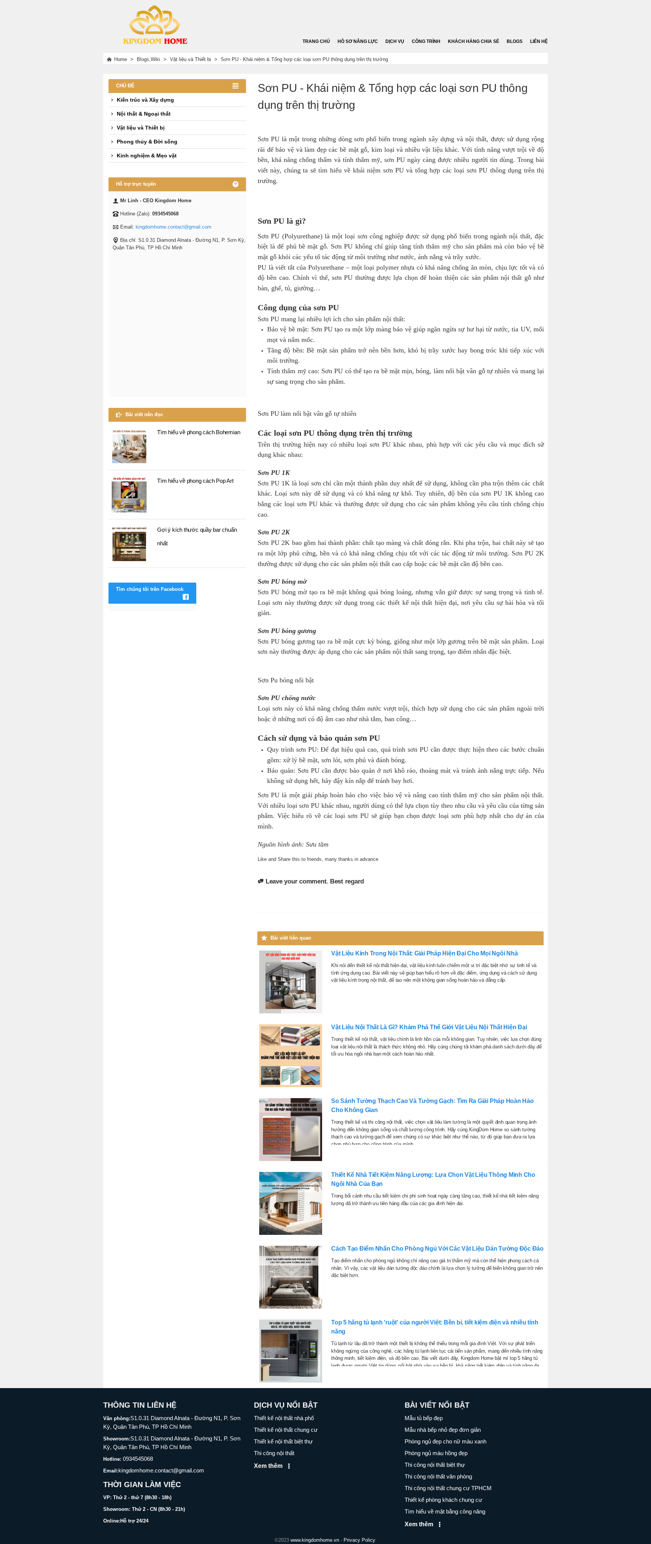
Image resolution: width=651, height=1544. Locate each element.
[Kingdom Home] (154, 22)
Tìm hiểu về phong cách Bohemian (198, 432)
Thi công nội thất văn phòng (438, 1476)
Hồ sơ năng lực (358, 41)
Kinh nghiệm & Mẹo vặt (147, 156)
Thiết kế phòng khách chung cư (443, 1500)
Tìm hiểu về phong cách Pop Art (195, 481)
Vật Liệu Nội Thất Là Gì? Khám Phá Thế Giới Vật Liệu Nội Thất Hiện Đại (429, 1027)
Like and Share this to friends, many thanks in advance (318, 859)
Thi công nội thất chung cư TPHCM (448, 1488)
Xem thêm (269, 1466)
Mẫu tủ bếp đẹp (424, 1418)
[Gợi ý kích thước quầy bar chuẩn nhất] (129, 543)
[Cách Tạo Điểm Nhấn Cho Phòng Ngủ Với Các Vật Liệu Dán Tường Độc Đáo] (290, 1277)
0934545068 (137, 1459)
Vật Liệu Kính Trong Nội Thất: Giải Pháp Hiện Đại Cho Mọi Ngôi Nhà (424, 953)
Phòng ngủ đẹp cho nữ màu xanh (445, 1441)
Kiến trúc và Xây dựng (145, 100)
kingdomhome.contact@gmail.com (173, 227)
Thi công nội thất (274, 1453)
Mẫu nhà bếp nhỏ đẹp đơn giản (443, 1430)
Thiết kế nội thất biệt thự (283, 1441)
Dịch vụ (394, 41)
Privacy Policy (359, 1540)
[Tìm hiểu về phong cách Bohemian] (129, 445)
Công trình (426, 41)
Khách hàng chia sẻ (473, 41)
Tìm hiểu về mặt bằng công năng (445, 1511)
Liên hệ (539, 41)
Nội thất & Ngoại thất (144, 114)
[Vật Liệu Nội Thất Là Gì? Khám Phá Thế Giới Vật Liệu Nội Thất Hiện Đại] (290, 1055)
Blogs (515, 41)
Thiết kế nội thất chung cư (286, 1430)
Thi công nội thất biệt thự (435, 1465)
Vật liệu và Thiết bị (141, 128)
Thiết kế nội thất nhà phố (284, 1418)
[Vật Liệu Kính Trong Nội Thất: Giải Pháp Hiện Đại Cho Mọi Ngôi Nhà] (290, 981)
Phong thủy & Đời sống (147, 142)
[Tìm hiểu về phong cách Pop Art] (129, 494)
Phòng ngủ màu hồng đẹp (436, 1453)
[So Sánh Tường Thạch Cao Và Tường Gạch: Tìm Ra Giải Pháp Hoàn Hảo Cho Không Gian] (290, 1129)
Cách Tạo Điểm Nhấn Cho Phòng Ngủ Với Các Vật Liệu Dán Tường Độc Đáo (437, 1248)
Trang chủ (316, 41)
